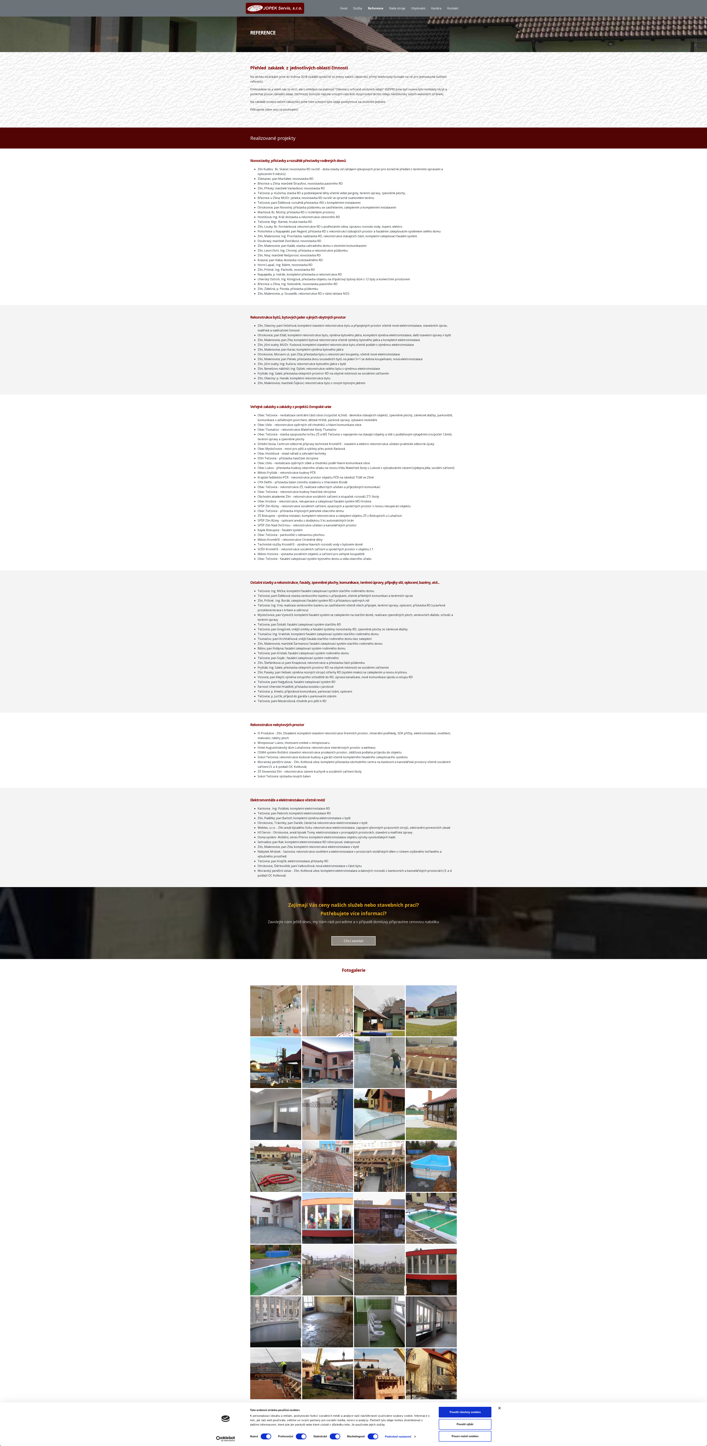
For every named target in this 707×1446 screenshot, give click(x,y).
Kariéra (436, 8)
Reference (375, 8)
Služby (357, 8)
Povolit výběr (465, 1424)
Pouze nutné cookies (465, 1436)
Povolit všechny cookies (465, 1412)
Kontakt (452, 8)
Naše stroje (397, 8)
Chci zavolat (353, 940)
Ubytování (418, 8)
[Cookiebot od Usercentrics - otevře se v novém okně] (226, 1439)
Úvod (343, 8)
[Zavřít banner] (499, 1408)
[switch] (301, 1436)
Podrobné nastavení (398, 1436)
